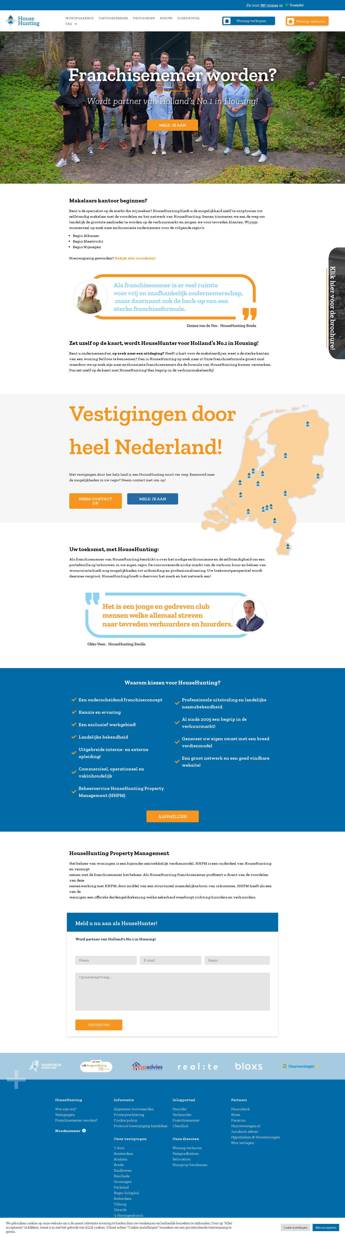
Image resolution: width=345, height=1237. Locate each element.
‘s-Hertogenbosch (128, 1215)
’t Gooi (119, 1148)
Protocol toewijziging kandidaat (140, 1126)
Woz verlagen (242, 1142)
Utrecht (120, 1209)
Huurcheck (240, 1109)
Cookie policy (125, 1120)
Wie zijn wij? (65, 1109)
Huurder (179, 1109)
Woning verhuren (187, 1148)
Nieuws (166, 18)
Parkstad (121, 1187)
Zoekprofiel (188, 18)
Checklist (180, 1126)
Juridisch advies (244, 1131)
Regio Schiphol (126, 1193)
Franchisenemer (186, 1120)
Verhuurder (182, 1114)
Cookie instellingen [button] (295, 1227)
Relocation (181, 1159)
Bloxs (235, 1114)
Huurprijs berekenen (189, 1164)
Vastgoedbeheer (113, 18)
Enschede (122, 1176)
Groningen (123, 1181)
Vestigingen (144, 18)
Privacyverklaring (129, 1114)
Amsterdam (123, 1153)
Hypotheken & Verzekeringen (255, 1137)
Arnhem (120, 1159)
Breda (119, 1164)
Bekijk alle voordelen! (135, 258)
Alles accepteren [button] (325, 1227)
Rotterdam (122, 1198)
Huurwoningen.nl (245, 1126)
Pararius (238, 1120)
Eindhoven (122, 1170)
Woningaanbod (79, 18)
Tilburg (120, 1204)
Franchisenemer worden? (76, 1120)
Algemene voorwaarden (133, 1109)
